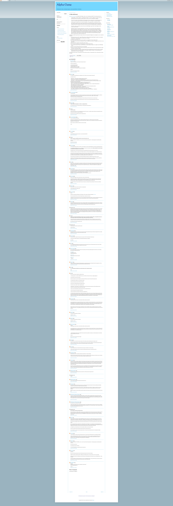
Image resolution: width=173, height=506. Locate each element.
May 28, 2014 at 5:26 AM (74, 100)
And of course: (72, 257)
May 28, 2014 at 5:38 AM (74, 114)
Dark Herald (71, 145)
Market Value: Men (109, 15)
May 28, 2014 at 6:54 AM (74, 189)
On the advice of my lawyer (60, 30)
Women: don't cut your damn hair (61, 31)
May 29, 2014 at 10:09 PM (74, 448)
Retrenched (71, 450)
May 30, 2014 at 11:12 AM (74, 460)
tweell (71, 243)
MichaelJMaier (72, 462)
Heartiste (108, 33)
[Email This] (77, 55)
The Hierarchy (108, 13)
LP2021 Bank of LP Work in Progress (75, 394)
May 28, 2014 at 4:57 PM (74, 344)
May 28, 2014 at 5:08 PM (74, 350)
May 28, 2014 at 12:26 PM (74, 259)
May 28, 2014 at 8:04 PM (74, 372)
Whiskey (71, 417)
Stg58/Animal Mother (73, 370)
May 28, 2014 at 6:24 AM (74, 159)
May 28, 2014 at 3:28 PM (74, 337)
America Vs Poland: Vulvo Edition (110, 34)
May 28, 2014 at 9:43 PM (74, 399)
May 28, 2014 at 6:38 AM (74, 183)
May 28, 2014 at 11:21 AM (74, 246)
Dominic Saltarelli (72, 248)
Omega (72, 56)
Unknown (71, 74)
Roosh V (108, 26)
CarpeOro (71, 262)
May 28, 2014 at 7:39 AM (74, 213)
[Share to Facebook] (79, 55)
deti (70, 273)
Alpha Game (64, 5)
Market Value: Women (109, 16)
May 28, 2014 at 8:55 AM (74, 233)
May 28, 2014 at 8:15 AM (74, 228)
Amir (71, 267)
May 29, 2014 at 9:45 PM (74, 438)
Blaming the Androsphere (72, 16)
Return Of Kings (109, 35)
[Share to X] (78, 55)
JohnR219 (71, 312)
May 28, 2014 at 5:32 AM (74, 106)
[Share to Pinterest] (80, 55)
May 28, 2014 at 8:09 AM (74, 222)
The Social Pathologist (73, 92)
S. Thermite (71, 360)
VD (70, 137)
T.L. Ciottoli (71, 131)
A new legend (108, 20)
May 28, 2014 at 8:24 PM (74, 381)
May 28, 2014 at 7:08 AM (74, 199)
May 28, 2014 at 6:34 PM (74, 368)
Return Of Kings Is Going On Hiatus (111, 36)
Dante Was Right (109, 29)
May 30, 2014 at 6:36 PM (74, 467)
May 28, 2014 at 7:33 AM (74, 205)
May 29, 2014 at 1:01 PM (74, 415)
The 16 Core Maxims (109, 14)
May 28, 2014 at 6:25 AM (74, 166)
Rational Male (109, 24)
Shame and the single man (60, 34)
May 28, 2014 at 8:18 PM (74, 377)
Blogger (93, 500)
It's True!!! (94, 194)
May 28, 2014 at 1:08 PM (74, 296)
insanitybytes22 (72, 352)
